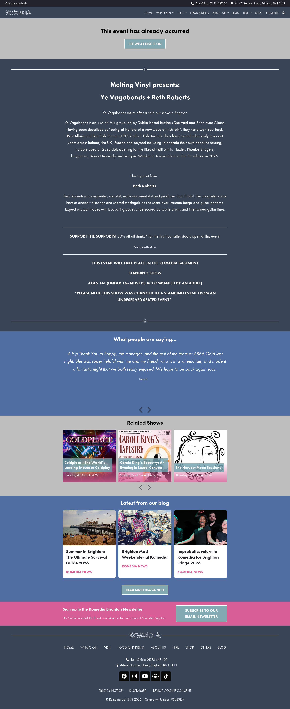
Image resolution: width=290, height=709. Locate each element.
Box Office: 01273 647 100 (149, 659)
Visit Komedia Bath (16, 3)
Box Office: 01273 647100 (211, 3)
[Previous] (141, 410)
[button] (283, 12)
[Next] (149, 410)
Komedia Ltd (117, 699)
